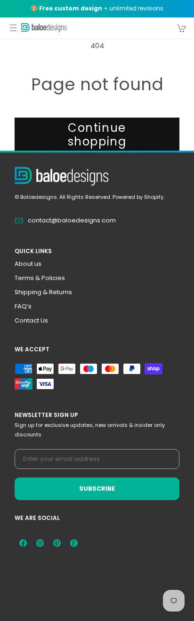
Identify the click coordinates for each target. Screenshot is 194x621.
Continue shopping (97, 134)
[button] (13, 28)
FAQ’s (23, 306)
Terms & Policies (40, 277)
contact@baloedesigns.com (72, 220)
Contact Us (31, 320)
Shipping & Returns (43, 292)
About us (28, 263)
